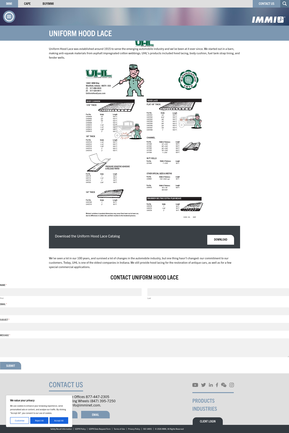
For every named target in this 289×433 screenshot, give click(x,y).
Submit (10, 365)
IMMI (9, 3)
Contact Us (266, 3)
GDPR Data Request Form (100, 429)
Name (3, 285)
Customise (19, 420)
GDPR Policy (80, 429)
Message (5, 335)
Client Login (208, 421)
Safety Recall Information (61, 429)
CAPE (27, 3)
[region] (39, 411)
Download (220, 239)
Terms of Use (119, 429)
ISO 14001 (147, 429)
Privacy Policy (134, 429)
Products (203, 400)
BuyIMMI (48, 3)
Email (3, 304)
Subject (4, 319)
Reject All (39, 420)
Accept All (58, 420)
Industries (204, 408)
